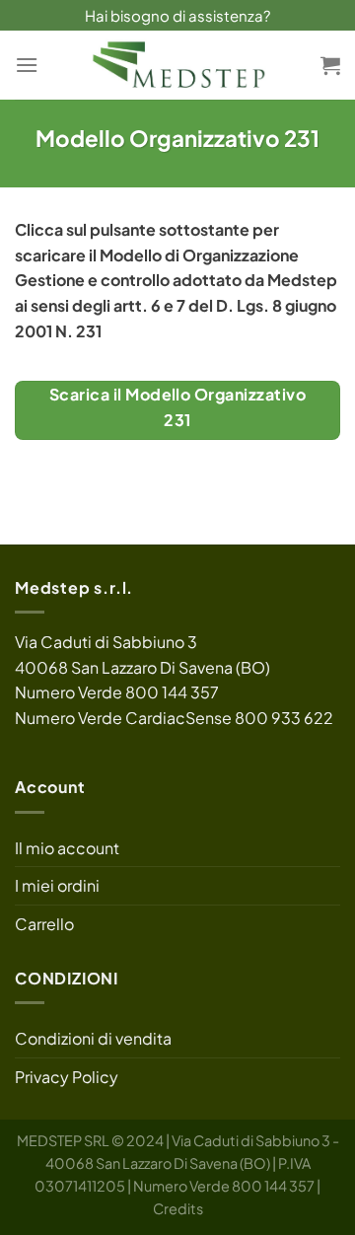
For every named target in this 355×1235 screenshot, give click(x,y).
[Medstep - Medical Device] (177, 65)
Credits (178, 1208)
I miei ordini (57, 885)
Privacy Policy (66, 1076)
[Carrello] (330, 65)
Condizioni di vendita (93, 1038)
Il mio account (67, 847)
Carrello (44, 923)
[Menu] (26, 64)
